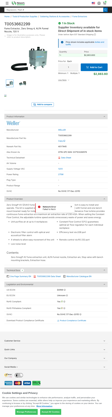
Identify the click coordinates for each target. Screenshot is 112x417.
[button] (7, 3)
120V (60, 169)
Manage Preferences (26, 412)
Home (7, 16)
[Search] (105, 10)
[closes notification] (71, 206)
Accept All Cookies (51, 412)
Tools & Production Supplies (24, 16)
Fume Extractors (79, 16)
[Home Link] (22, 3)
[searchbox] (53, 10)
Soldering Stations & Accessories (55, 16)
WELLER (62, 130)
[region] (56, 403)
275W (61, 174)
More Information (44, 406)
